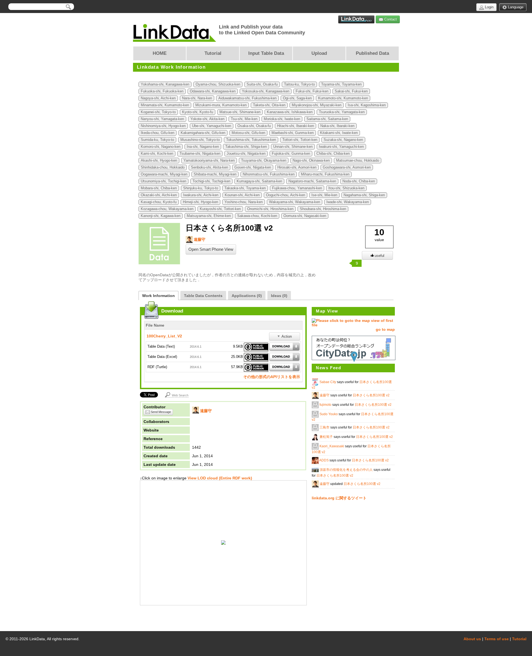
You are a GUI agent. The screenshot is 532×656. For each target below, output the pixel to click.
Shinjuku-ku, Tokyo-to (200, 188)
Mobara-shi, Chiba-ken (159, 188)
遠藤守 (199, 239)
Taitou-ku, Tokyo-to (299, 84)
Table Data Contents (203, 295)
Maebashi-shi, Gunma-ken (293, 133)
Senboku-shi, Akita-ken (209, 167)
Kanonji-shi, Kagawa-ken (160, 216)
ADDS (324, 460)
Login (488, 7)
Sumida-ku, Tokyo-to (157, 140)
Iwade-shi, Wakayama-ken (347, 202)
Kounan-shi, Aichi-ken (242, 195)
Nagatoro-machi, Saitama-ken (312, 181)
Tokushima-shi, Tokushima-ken (251, 140)
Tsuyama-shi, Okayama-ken (263, 160)
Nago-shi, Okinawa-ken (311, 160)
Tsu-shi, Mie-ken (244, 119)
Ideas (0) (279, 295)
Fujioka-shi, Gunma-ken (291, 154)
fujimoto (325, 405)
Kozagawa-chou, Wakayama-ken (167, 209)
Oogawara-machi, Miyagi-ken (164, 174)
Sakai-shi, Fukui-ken (351, 91)
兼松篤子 (326, 437)
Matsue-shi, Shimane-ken (239, 112)
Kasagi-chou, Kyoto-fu (159, 202)
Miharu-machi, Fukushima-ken (325, 174)
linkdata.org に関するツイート (339, 498)
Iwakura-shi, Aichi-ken (200, 195)
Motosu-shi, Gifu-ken (248, 133)
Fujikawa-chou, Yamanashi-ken (297, 188)
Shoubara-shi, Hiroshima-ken (323, 209)
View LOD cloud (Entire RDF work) (219, 478)
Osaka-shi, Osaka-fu (254, 126)
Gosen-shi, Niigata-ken (252, 167)
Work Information (158, 295)
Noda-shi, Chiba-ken (358, 181)
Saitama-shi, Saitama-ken (327, 119)
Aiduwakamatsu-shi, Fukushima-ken (247, 98)
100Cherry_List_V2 (164, 336)
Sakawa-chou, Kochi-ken (257, 216)
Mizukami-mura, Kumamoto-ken (221, 105)
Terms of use (496, 639)
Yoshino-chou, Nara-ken (243, 202)
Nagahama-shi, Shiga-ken (364, 195)
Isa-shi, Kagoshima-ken (367, 105)
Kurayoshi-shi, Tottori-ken (220, 209)
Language (515, 7)
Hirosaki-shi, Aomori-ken (296, 167)
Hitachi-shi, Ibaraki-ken (295, 126)
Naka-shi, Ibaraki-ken (337, 126)
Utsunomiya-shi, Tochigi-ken (163, 181)
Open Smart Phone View (210, 249)
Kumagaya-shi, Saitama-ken (259, 181)
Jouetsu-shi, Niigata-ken (246, 154)
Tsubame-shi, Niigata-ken (200, 154)
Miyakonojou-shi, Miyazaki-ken (316, 105)
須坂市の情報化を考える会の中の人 (346, 470)
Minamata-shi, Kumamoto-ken (165, 105)
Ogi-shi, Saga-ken (297, 98)
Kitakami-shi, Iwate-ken (339, 133)
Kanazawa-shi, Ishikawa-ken (290, 112)
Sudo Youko (329, 414)
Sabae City (328, 382)
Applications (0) (247, 295)
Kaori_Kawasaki (332, 446)
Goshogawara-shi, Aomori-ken (347, 167)
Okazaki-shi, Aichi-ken (159, 195)
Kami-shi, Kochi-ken (157, 154)
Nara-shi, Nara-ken (197, 98)
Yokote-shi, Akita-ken (207, 119)
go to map (385, 329)
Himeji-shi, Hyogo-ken (200, 202)
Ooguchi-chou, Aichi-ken (285, 195)
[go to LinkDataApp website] (356, 19)
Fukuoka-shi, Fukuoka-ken (162, 91)
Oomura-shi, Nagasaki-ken (304, 216)
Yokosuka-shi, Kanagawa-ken (265, 91)
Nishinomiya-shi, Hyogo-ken (163, 126)
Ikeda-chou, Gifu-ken (157, 133)
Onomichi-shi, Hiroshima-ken (270, 209)
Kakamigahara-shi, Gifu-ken (203, 133)
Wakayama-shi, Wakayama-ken (294, 202)
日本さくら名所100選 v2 (371, 395)
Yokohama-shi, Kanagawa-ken (165, 84)
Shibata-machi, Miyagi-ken (215, 174)
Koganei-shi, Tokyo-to (158, 112)
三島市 (324, 427)
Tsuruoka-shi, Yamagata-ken (342, 112)
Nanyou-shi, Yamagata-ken (162, 119)
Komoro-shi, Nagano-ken (160, 147)
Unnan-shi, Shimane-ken (293, 147)
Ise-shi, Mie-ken (324, 195)
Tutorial (519, 639)
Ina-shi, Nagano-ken (203, 147)
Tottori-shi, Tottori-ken (299, 140)
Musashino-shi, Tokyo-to (200, 140)
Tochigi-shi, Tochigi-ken (211, 181)
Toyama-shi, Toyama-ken (341, 84)
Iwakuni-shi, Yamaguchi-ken (341, 147)
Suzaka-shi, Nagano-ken (343, 140)
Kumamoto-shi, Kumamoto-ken (343, 98)
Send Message (160, 412)
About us (472, 639)
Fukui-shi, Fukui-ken (312, 91)
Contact (390, 19)
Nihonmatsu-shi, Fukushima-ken (269, 174)
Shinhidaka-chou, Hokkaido (163, 167)
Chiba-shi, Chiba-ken (333, 154)
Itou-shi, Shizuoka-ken (346, 188)
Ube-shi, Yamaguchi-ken (211, 126)
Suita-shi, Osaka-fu (262, 84)
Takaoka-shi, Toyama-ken (245, 188)
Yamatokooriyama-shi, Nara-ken (209, 160)
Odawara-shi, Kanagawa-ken (213, 91)
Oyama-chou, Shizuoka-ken (218, 84)
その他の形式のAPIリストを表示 (271, 377)
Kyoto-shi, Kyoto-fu (197, 112)
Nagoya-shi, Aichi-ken (158, 98)
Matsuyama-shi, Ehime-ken (209, 216)
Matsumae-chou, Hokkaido (357, 160)
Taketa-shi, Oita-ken (269, 105)
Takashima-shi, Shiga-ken (246, 147)
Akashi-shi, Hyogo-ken (159, 160)
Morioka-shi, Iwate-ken (282, 119)
